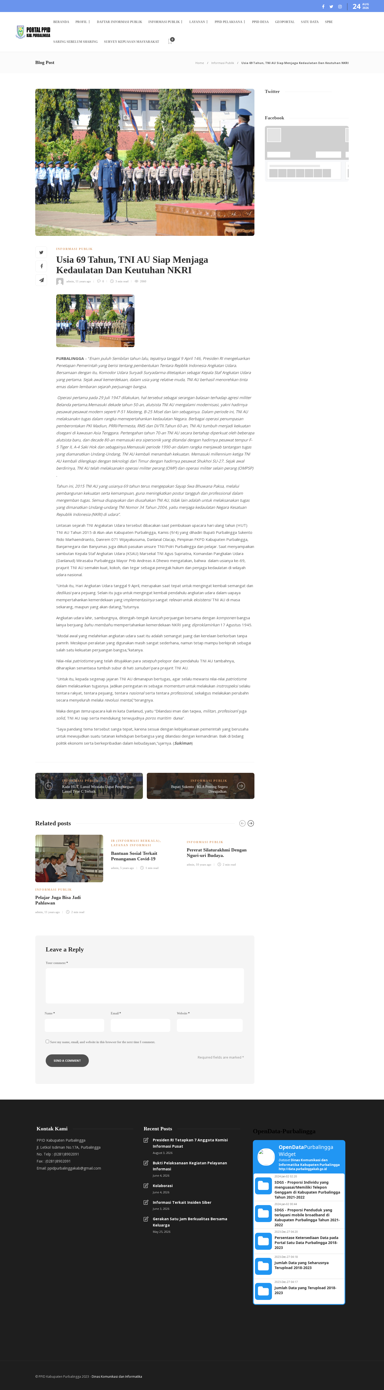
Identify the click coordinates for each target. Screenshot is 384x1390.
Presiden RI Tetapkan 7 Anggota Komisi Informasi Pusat (190, 1143)
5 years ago (127, 867)
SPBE (329, 22)
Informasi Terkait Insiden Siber (182, 1202)
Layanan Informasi (131, 845)
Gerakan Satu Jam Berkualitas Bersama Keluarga (190, 1222)
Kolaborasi (163, 1185)
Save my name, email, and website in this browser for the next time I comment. (102, 1042)
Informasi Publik (164, 22)
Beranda (61, 22)
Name (50, 1013)
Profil (81, 22)
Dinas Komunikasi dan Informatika (117, 1376)
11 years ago (83, 281)
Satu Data (310, 22)
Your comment (57, 963)
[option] (69, 874)
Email (116, 1013)
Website (183, 1013)
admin (70, 281)
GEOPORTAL (285, 22)
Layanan (197, 22)
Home (199, 63)
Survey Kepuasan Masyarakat (131, 42)
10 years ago (203, 864)
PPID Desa (260, 22)
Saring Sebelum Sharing (75, 42)
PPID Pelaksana (228, 22)
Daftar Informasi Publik (119, 22)
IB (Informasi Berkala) (135, 840)
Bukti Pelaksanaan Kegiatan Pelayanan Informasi (190, 1166)
